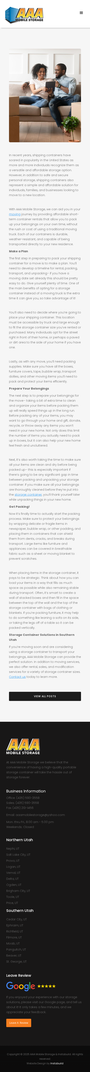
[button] (81, 13)
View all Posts (45, 696)
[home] (23, 13)
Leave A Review (18, 1023)
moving (15, 214)
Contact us (17, 677)
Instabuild (56, 1063)
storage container (28, 495)
